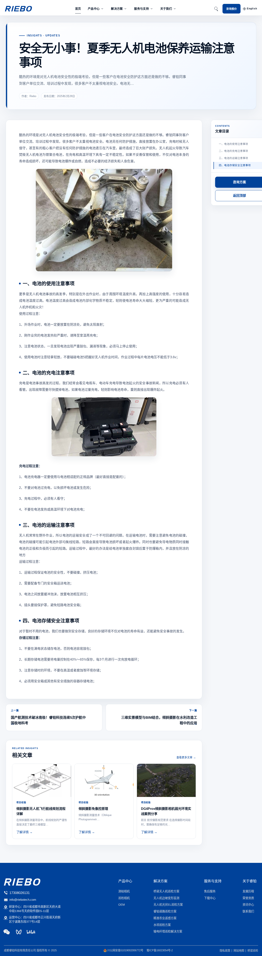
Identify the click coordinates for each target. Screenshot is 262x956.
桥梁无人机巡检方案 (166, 891)
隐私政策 (225, 950)
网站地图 (239, 950)
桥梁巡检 (252, 950)
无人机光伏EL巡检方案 (168, 904)
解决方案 (117, 8)
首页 (78, 8)
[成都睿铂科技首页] (18, 9)
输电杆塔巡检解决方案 (168, 931)
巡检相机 (124, 898)
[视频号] (19, 932)
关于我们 (166, 8)
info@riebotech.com (22, 899)
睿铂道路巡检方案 (165, 911)
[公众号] (6, 932)
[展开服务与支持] (151, 8)
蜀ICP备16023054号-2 (160, 950)
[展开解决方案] (125, 8)
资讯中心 (248, 904)
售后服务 (210, 891)
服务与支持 (141, 8)
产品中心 (93, 8)
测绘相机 (124, 891)
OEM (121, 904)
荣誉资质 (248, 898)
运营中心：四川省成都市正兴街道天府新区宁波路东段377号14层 (35, 919)
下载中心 (210, 898)
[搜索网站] (216, 9)
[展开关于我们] (174, 8)
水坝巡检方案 (162, 925)
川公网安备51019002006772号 (125, 950)
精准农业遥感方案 (165, 918)
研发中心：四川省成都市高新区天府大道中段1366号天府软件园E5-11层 (35, 909)
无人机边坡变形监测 (166, 898)
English (252, 8)
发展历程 (248, 891)
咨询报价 (231, 8)
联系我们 (248, 911)
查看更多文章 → (186, 757)
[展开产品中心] (102, 8)
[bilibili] (31, 932)
